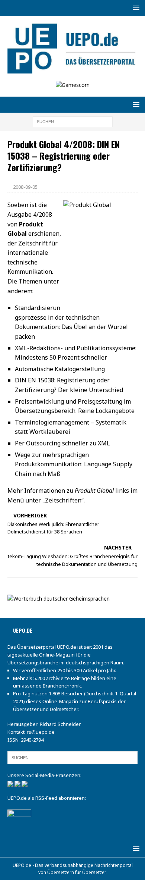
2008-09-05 (25, 187)
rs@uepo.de (41, 732)
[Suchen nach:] (73, 121)
